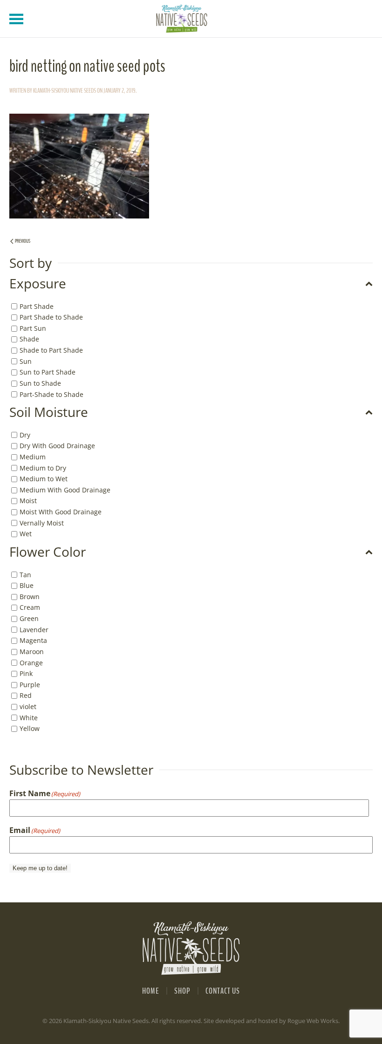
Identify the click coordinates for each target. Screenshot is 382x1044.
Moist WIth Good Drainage (61, 511)
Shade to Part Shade (51, 350)
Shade (29, 338)
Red (26, 695)
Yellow (30, 728)
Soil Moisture (48, 412)
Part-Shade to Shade (51, 393)
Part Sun (33, 328)
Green (29, 618)
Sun (26, 361)
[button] (16, 18)
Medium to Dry (43, 467)
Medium (33, 456)
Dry (25, 434)
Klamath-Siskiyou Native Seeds (64, 90)
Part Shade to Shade (51, 317)
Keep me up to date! (40, 868)
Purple (30, 684)
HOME (150, 990)
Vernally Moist (42, 523)
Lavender (34, 629)
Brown (30, 596)
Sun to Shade (40, 383)
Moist (28, 500)
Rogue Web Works (312, 1021)
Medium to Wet (44, 478)
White (29, 717)
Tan (25, 574)
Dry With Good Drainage (57, 445)
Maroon (32, 651)
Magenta (33, 640)
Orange (31, 662)
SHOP (182, 990)
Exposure (37, 284)
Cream (30, 607)
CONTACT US (222, 990)
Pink (26, 673)
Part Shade (37, 305)
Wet (26, 533)
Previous (22, 241)
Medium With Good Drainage (65, 489)
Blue (27, 585)
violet (28, 706)
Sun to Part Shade (47, 372)
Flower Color (47, 552)
